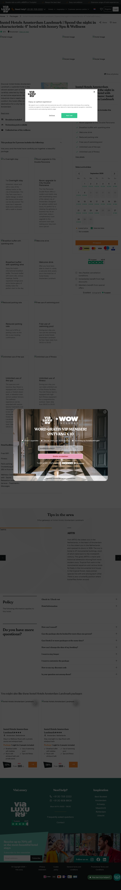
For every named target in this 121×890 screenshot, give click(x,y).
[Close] (94, 91)
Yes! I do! (69, 115)
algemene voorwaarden (53, 478)
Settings (52, 115)
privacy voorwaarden (68, 478)
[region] (61, 105)
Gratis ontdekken (60, 456)
